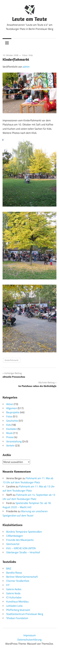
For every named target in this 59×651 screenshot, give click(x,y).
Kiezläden (11, 429)
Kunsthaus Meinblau (17, 602)
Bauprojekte (13, 412)
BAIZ (8, 568)
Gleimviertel (12, 544)
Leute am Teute (29, 18)
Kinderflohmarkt (11, 360)
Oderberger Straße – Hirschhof (23, 552)
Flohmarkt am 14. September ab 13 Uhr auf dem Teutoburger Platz (29, 497)
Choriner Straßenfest (17, 581)
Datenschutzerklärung (29, 640)
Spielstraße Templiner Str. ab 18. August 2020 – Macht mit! (27, 505)
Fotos (24, 55)
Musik (9, 433)
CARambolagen (14, 536)
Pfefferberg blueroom (18, 610)
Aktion (9, 404)
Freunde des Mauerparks (20, 540)
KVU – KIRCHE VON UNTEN (21, 548)
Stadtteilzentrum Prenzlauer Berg (24, 614)
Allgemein (11, 408)
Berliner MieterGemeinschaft (22, 577)
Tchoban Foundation (17, 618)
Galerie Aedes (13, 589)
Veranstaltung (14, 441)
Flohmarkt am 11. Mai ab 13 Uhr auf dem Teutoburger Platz (28, 480)
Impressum (29, 635)
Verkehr (10, 445)
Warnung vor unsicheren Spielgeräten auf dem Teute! (25, 513)
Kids (31, 55)
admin (26, 67)
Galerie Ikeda (13, 593)
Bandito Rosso (14, 573)
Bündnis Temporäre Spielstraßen (24, 532)
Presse (10, 437)
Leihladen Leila (14, 606)
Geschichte (12, 421)
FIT (8, 585)
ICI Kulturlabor (14, 597)
